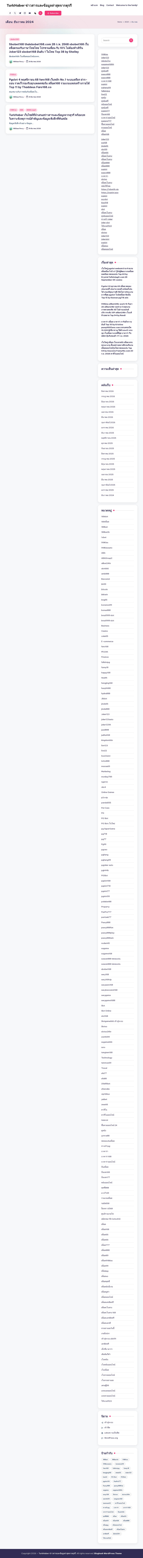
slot (103, 209)
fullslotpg (105, 91)
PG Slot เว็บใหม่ (108, 823)
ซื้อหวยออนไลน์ (107, 124)
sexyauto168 (107, 985)
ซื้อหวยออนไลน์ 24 (109, 1125)
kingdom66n (107, 740)
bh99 (103, 584)
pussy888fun (107, 927)
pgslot (104, 84)
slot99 (104, 149)
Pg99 (103, 844)
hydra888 (105, 693)
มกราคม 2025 (107, 490)
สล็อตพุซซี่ (105, 1281)
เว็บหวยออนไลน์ (108, 1375)
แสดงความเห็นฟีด (111, 1433)
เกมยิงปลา (105, 1333)
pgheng (104, 854)
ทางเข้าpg (105, 1146)
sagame (105, 948)
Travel (104, 1068)
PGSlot (13, 74)
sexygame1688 (108, 1000)
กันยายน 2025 (107, 448)
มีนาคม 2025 (107, 479)
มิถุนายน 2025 (107, 464)
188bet (104, 527)
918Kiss (13, 110)
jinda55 (104, 146)
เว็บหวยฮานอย (107, 1380)
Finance (105, 657)
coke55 (104, 636)
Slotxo (104, 1026)
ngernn (104, 782)
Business (105, 626)
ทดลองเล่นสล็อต (108, 1141)
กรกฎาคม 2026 (108, 396)
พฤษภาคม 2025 (108, 469)
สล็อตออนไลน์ (107, 249)
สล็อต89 (104, 1255)
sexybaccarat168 (109, 990)
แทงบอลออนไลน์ (108, 1390)
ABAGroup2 (31, 110)
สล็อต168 (105, 134)
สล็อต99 (104, 1266)
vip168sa (105, 1094)
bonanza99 (106, 605)
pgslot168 (105, 881)
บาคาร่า (104, 176)
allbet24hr (106, 563)
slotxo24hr (106, 1031)
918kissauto (106, 548)
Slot (103, 1005)
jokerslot (105, 239)
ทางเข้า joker (107, 219)
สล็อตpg (104, 1271)
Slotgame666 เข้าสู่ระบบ (112, 1021)
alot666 (105, 568)
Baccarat (105, 579)
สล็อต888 (105, 162)
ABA (21, 110)
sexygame (106, 995)
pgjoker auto (107, 865)
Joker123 (105, 714)
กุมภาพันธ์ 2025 (108, 485)
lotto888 (105, 761)
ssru (103, 1047)
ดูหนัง (103, 97)
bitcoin (104, 589)
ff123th (104, 652)
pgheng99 (106, 87)
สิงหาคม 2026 (107, 391)
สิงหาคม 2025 (107, 453)
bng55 (104, 600)
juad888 (105, 730)
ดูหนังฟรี (104, 71)
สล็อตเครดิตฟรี (107, 1302)
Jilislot (104, 698)
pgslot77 (105, 111)
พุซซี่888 (105, 1187)
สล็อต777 (105, 1245)
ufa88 (104, 1078)
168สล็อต (105, 521)
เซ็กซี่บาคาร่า (107, 1349)
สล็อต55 (104, 1234)
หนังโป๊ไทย (105, 186)
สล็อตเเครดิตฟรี (107, 1318)
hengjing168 (107, 683)
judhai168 (105, 735)
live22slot (105, 756)
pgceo (104, 849)
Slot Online (106, 1011)
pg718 (104, 834)
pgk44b (105, 870)
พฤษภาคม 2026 (108, 407)
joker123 (105, 57)
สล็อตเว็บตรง (106, 156)
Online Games (107, 792)
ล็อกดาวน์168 (107, 1208)
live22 (104, 94)
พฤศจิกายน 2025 (108, 438)
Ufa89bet (105, 1083)
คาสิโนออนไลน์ (107, 1115)
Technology (106, 1057)
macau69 (105, 766)
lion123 (104, 745)
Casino (104, 631)
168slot (104, 516)
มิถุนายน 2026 (107, 401)
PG (102, 813)
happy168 (105, 672)
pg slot (104, 199)
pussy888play (107, 933)
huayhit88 (106, 688)
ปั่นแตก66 (105, 114)
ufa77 (104, 1073)
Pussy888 (105, 922)
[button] (53, 13)
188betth (105, 532)
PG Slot (104, 818)
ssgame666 (106, 1042)
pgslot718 (105, 886)
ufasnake (105, 1089)
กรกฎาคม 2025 (108, 459)
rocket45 (105, 943)
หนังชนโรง (105, 61)
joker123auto (107, 719)
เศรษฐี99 (105, 1385)
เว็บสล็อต (105, 1370)
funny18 (104, 667)
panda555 (106, 802)
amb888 (105, 573)
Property (105, 907)
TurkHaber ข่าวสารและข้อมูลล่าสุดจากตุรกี (39, 5)
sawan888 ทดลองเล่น (110, 959)
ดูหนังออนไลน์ (107, 216)
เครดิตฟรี (105, 1344)
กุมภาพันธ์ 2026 (108, 422)
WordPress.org (111, 1438)
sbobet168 (14, 39)
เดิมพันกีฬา (106, 1354)
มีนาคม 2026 (107, 417)
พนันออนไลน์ (106, 1182)
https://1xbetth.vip (110, 189)
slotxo (104, 179)
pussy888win (107, 938)
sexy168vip (106, 979)
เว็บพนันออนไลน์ (108, 1364)
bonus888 (106, 610)
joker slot (105, 222)
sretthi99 (105, 1037)
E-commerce (107, 641)
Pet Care (105, 808)
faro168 (104, 646)
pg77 (103, 839)
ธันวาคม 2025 (107, 433)
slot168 (104, 1016)
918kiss (104, 54)
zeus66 (104, 1104)
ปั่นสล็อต (104, 1167)
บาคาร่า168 (106, 81)
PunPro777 (106, 912)
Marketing (105, 771)
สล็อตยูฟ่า (105, 1292)
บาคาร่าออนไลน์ (108, 117)
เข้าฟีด (107, 1427)
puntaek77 (106, 917)
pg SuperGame (108, 829)
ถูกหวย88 (105, 1135)
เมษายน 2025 (107, 474)
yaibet (104, 1099)
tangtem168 (107, 1052)
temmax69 (106, 1063)
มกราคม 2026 (107, 427)
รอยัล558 (105, 1203)
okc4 (103, 787)
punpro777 (106, 121)
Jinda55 (118, 1473)
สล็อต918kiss (107, 1260)
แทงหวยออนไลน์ (108, 1396)
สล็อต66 (104, 152)
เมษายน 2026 (107, 412)
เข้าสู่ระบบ (108, 1422)
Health (104, 678)
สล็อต (103, 131)
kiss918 (104, 202)
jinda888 (105, 709)
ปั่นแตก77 (105, 1177)
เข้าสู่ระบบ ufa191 (108, 1338)
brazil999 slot (107, 615)
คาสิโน (104, 1109)
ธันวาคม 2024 (107, 495)
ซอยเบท (104, 1120)
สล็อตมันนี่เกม (107, 1286)
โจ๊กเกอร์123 (106, 226)
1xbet (103, 537)
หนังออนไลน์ (106, 104)
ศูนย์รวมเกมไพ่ (107, 1214)
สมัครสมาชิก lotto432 (111, 1219)
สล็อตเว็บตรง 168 (108, 1312)
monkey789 (106, 776)
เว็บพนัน (104, 1359)
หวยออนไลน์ (106, 127)
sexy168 (105, 974)
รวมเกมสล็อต (106, 1198)
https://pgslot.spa (109, 192)
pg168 (104, 142)
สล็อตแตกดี (106, 1323)
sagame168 (106, 953)
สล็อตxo (104, 246)
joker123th (106, 724)
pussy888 (105, 74)
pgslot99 (105, 896)
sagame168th (107, 64)
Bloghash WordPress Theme (108, 1553)
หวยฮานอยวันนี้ (107, 1328)
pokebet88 (106, 901)
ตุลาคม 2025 (107, 443)
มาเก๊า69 (105, 1193)
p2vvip (104, 797)
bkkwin (104, 594)
